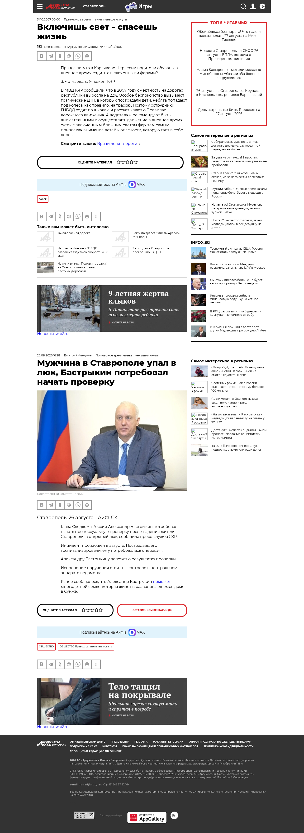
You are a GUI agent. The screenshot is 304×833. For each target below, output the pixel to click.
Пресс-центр (120, 741)
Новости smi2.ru (53, 333)
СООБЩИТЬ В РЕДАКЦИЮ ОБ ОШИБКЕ (96, 751)
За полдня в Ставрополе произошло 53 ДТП (151, 250)
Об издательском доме (87, 741)
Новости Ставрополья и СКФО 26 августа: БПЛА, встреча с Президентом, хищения (229, 55)
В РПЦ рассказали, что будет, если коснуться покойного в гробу (235, 313)
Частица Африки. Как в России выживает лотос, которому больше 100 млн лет (237, 386)
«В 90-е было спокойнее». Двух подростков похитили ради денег (236, 447)
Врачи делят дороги (117, 143)
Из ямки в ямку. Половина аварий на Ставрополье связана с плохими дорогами (82, 267)
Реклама (140, 741)
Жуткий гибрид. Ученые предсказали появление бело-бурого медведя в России (239, 192)
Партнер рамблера (111, 815)
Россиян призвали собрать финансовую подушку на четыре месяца (234, 299)
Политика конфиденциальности (228, 746)
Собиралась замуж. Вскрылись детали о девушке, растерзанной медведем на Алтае (235, 145)
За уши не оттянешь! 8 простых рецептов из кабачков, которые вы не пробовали (239, 161)
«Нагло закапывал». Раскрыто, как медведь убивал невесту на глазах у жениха (238, 418)
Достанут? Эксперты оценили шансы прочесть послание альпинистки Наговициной (238, 433)
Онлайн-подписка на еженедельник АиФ (220, 741)
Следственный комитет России (60, 494)
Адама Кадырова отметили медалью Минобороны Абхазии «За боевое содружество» (229, 74)
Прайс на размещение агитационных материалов (160, 746)
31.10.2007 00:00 (48, 19)
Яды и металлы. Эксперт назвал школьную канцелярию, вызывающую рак (234, 402)
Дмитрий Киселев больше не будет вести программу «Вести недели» (236, 281)
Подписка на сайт (83, 746)
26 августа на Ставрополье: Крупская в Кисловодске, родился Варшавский (229, 93)
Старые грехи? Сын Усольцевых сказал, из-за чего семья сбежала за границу (238, 176)
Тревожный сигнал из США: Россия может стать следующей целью (236, 250)
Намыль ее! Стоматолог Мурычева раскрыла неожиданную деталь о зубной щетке (236, 208)
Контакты (109, 746)
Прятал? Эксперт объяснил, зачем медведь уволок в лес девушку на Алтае (236, 224)
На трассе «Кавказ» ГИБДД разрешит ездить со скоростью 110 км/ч (82, 252)
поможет (162, 581)
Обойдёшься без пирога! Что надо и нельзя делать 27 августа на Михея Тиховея (229, 36)
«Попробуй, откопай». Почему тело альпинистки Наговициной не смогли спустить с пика (237, 371)
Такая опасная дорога (73, 233)
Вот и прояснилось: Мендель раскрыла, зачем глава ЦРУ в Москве (237, 266)
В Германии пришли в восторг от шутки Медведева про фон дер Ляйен (238, 328)
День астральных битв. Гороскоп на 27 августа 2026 (229, 112)
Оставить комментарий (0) (152, 610)
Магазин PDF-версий (168, 741)
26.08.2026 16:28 (48, 355)
